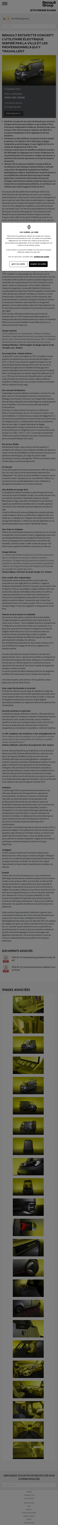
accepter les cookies (38, 264)
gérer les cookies (18, 264)
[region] (29, 246)
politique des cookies (41, 257)
